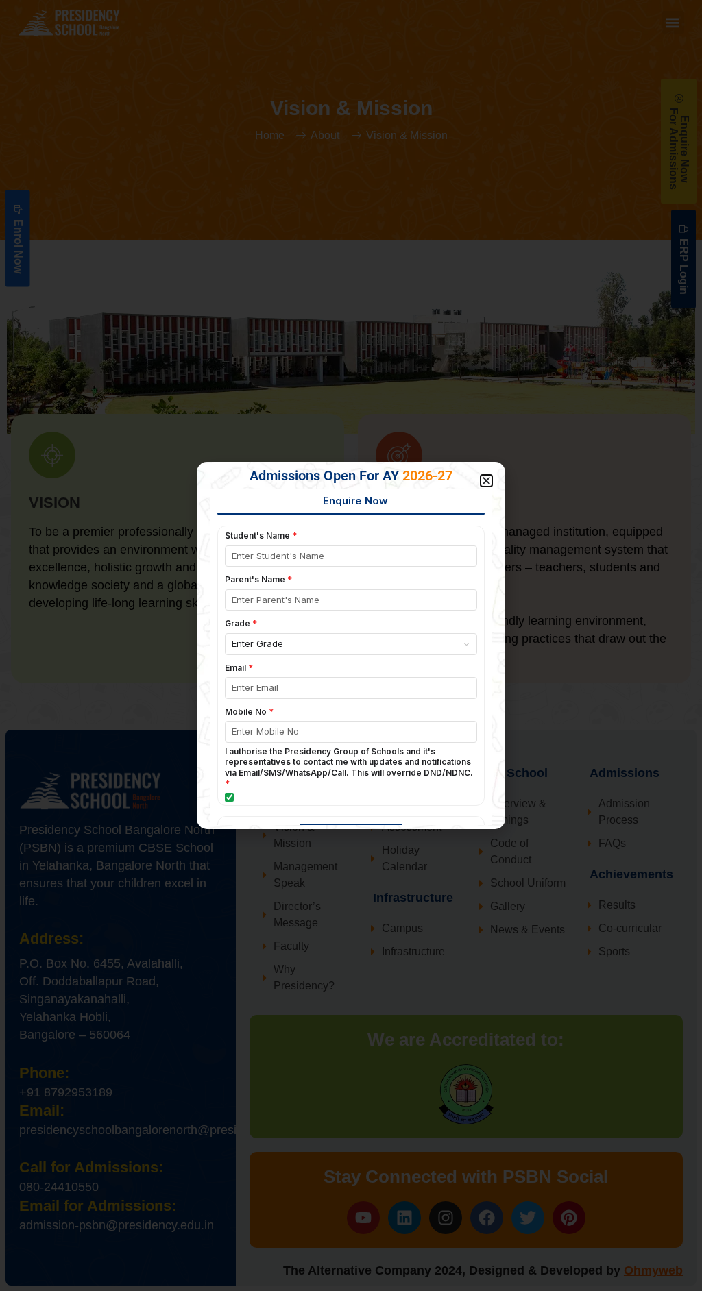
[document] (351, 645)
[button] (486, 481)
